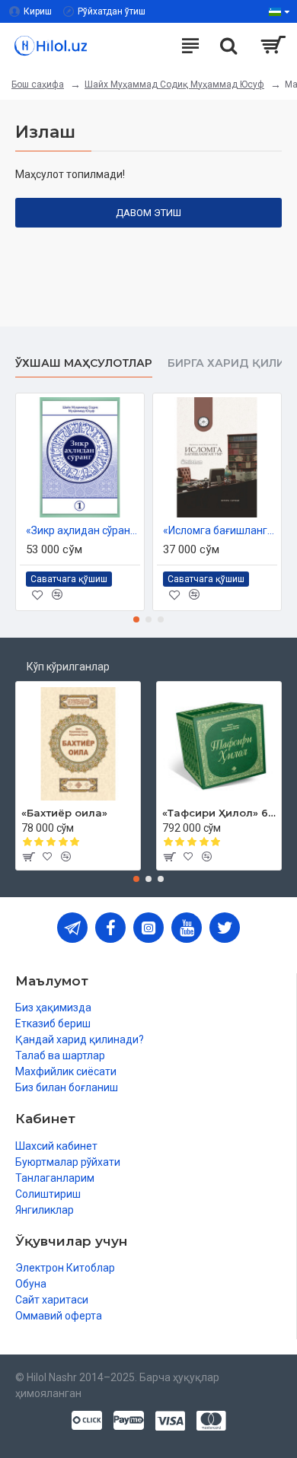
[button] (136, 619)
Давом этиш (148, 212)
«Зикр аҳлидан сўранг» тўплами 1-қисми (83, 530)
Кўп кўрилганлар (68, 667)
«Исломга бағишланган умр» (220, 530)
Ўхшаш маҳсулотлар (83, 363)
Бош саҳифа (37, 84)
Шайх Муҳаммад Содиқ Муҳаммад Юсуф (174, 84)
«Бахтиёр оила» (64, 813)
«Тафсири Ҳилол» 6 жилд (219, 813)
